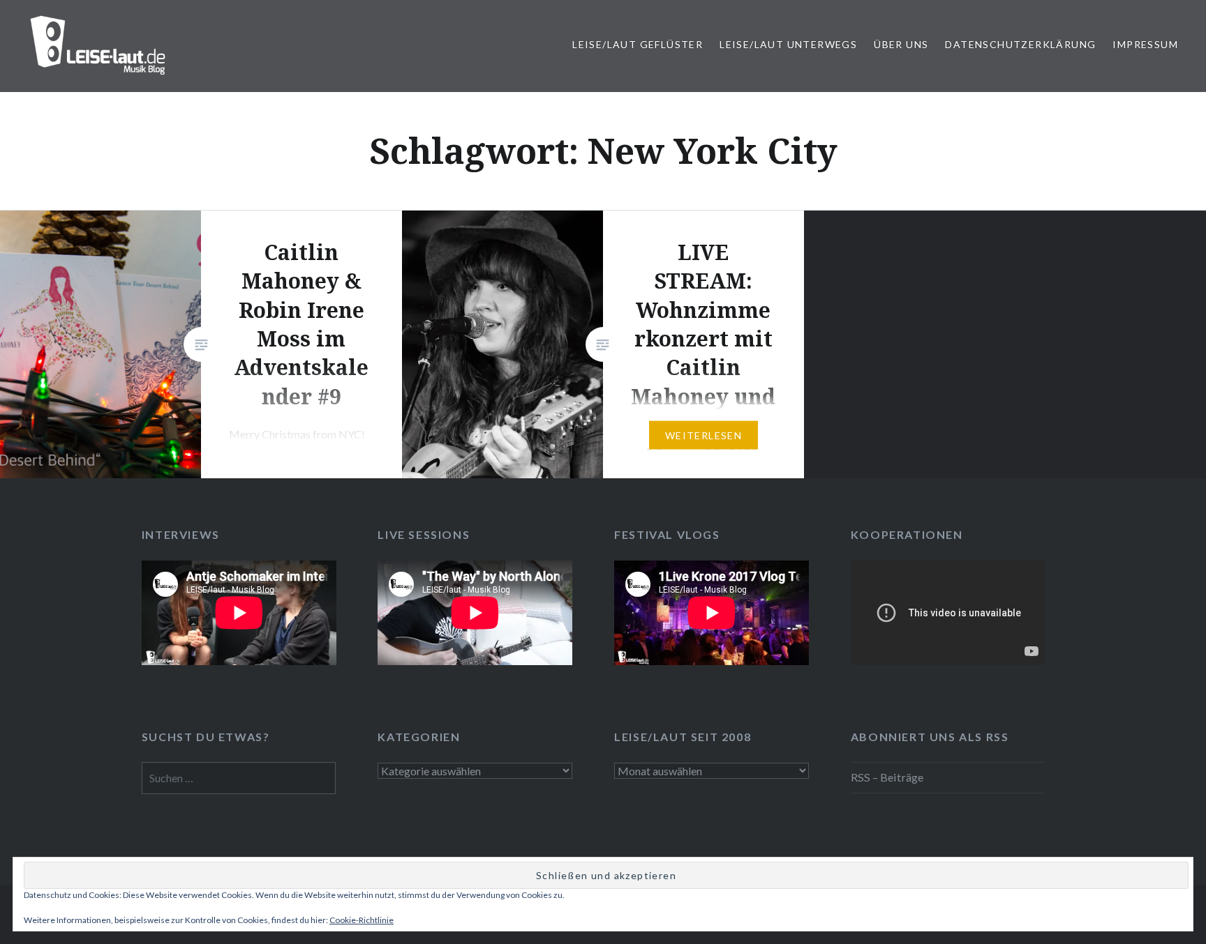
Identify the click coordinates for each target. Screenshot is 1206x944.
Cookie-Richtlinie (361, 920)
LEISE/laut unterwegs (788, 44)
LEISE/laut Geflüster (637, 44)
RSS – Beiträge (887, 777)
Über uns (901, 44)
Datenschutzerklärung (1020, 44)
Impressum (1145, 44)
